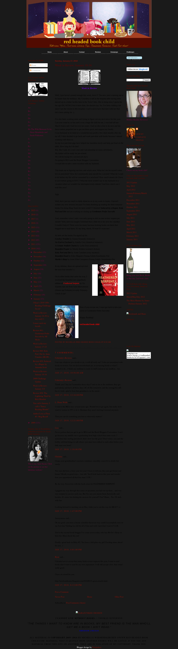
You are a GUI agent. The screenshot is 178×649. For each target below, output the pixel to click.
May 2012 (131, 186)
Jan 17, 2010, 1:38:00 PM (68, 449)
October (37, 260)
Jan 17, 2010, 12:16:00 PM (69, 395)
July (36, 273)
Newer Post (59, 596)
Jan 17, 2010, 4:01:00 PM (68, 549)
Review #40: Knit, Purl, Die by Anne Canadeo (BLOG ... (42, 353)
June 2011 (131, 221)
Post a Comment (61, 591)
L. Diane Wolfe (61, 402)
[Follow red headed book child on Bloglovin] (134, 59)
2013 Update (132, 182)
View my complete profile (141, 137)
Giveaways (114, 52)
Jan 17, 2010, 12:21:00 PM (69, 420)
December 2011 (133, 200)
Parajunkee (96, 647)
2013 (33, 235)
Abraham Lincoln (89, 631)
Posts (33, 65)
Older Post (119, 596)
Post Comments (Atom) (75, 602)
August (37, 269)
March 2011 (132, 232)
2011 (33, 244)
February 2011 (133, 235)
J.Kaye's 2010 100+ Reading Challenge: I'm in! (42, 305)
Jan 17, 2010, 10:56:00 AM (69, 372)
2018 (33, 214)
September (38, 264)
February (38, 294)
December (38, 252)
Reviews (98, 52)
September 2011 (133, 210)
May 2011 (131, 225)
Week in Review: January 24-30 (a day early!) (41, 315)
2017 (33, 218)
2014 (33, 231)
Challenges (130, 52)
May (36, 281)
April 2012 (131, 189)
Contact (82, 52)
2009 (33, 422)
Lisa (57, 427)
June (36, 277)
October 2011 (132, 207)
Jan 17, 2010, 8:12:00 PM (68, 585)
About (66, 52)
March (36, 290)
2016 (33, 223)
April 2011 (131, 228)
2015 (33, 227)
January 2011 (132, 239)
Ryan (57, 556)
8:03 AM (107, 342)
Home (50, 52)
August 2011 (132, 214)
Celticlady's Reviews (63, 357)
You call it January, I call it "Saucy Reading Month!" (41, 406)
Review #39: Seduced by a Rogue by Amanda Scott (42, 364)
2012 (33, 240)
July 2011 (131, 217)
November (38, 256)
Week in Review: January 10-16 (73, 65)
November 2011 (133, 203)
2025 (33, 210)
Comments (36, 70)
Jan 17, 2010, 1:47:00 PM (68, 511)
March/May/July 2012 (136, 296)
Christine (58, 456)
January (37, 298)
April (36, 286)
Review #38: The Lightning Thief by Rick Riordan (42, 396)
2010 (33, 248)
